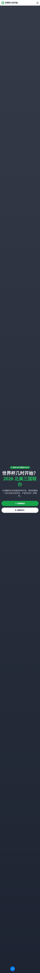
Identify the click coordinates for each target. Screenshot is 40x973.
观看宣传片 (21, 510)
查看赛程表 (21, 503)
